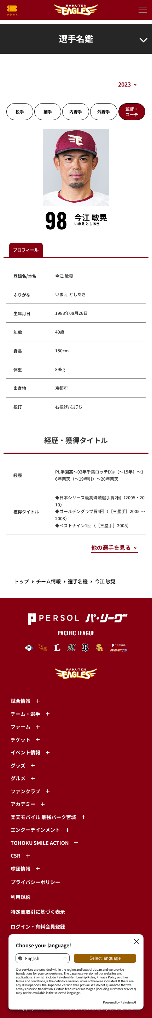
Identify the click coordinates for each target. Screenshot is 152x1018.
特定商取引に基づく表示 (38, 911)
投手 (20, 111)
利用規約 (20, 896)
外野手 (103, 111)
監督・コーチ (131, 111)
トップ (21, 581)
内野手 (75, 111)
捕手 (47, 111)
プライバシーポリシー (35, 881)
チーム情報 (48, 581)
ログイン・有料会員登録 (38, 926)
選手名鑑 (78, 581)
